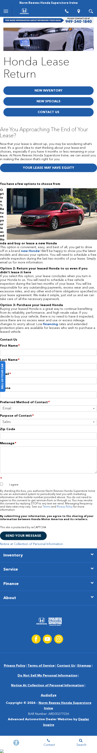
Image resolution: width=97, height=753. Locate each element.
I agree (13, 485)
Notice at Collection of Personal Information (31, 544)
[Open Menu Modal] (6, 11)
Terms (46, 507)
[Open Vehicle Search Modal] (91, 11)
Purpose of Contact (17, 415)
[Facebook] (36, 639)
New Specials (48, 101)
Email (5, 374)
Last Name (9, 359)
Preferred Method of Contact (25, 402)
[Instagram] (58, 639)
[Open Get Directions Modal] (79, 11)
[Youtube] (47, 639)
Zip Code (7, 429)
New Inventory (48, 90)
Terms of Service (41, 665)
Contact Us (48, 112)
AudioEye (48, 695)
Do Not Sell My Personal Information (47, 675)
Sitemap (84, 665)
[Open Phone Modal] (67, 11)
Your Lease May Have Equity (48, 167)
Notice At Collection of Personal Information (47, 685)
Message (8, 443)
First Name (10, 345)
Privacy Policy (65, 507)
